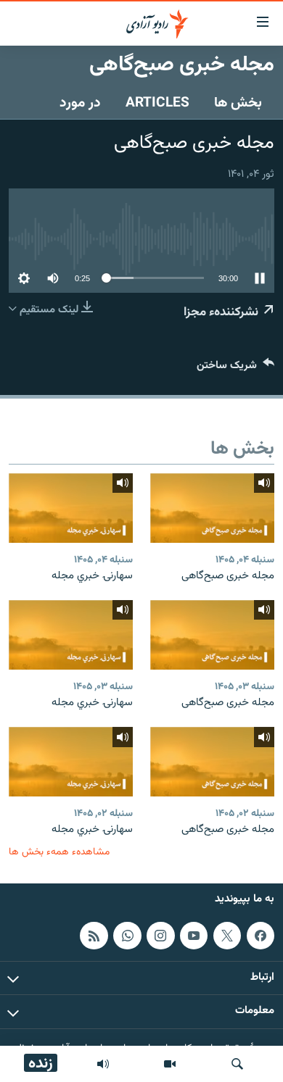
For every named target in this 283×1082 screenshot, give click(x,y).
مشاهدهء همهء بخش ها (59, 852)
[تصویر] (170, 1064)
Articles (157, 103)
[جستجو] (237, 1064)
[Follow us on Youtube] (194, 935)
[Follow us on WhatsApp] (127, 935)
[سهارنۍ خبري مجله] (71, 508)
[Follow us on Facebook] (260, 935)
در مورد (80, 103)
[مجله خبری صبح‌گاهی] (212, 508)
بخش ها (238, 103)
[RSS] (93, 935)
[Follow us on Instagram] (160, 935)
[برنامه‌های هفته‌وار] (103, 1064)
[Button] (235, 368)
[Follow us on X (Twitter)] (227, 935)
